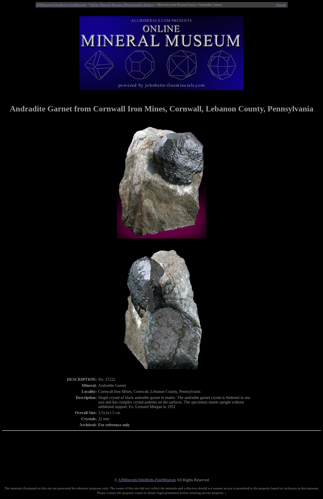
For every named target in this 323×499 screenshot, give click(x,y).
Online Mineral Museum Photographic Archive (122, 5)
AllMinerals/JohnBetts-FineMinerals (61, 5)
